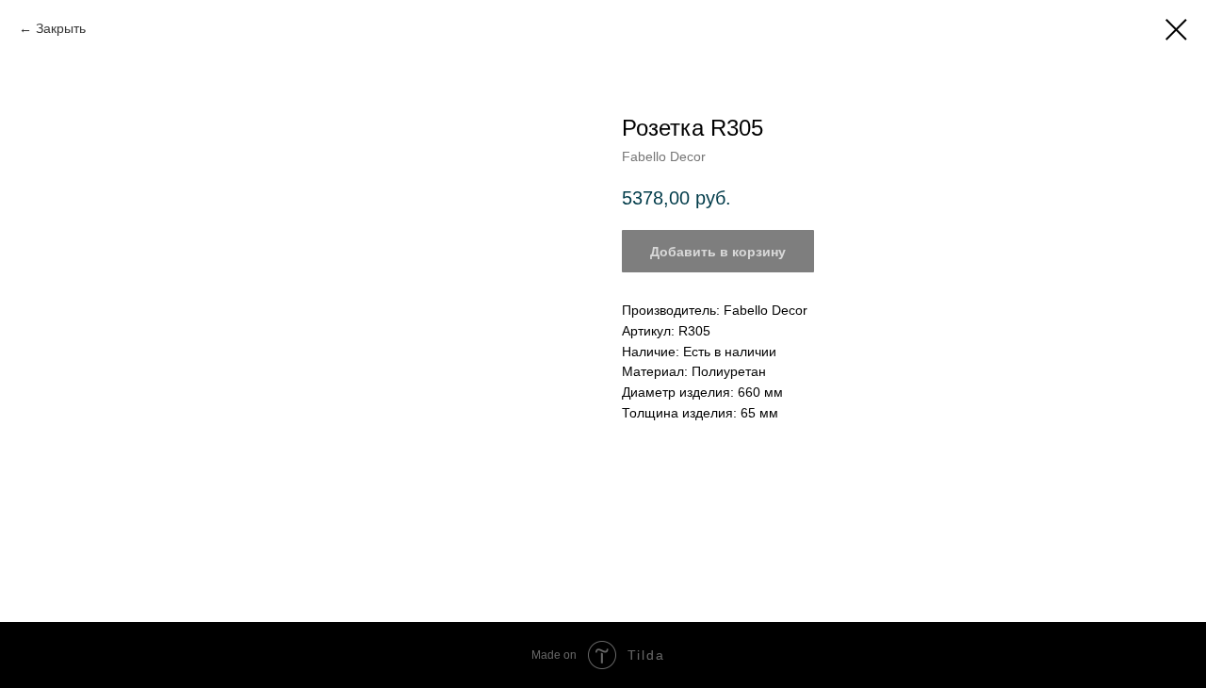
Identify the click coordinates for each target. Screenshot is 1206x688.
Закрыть (61, 28)
